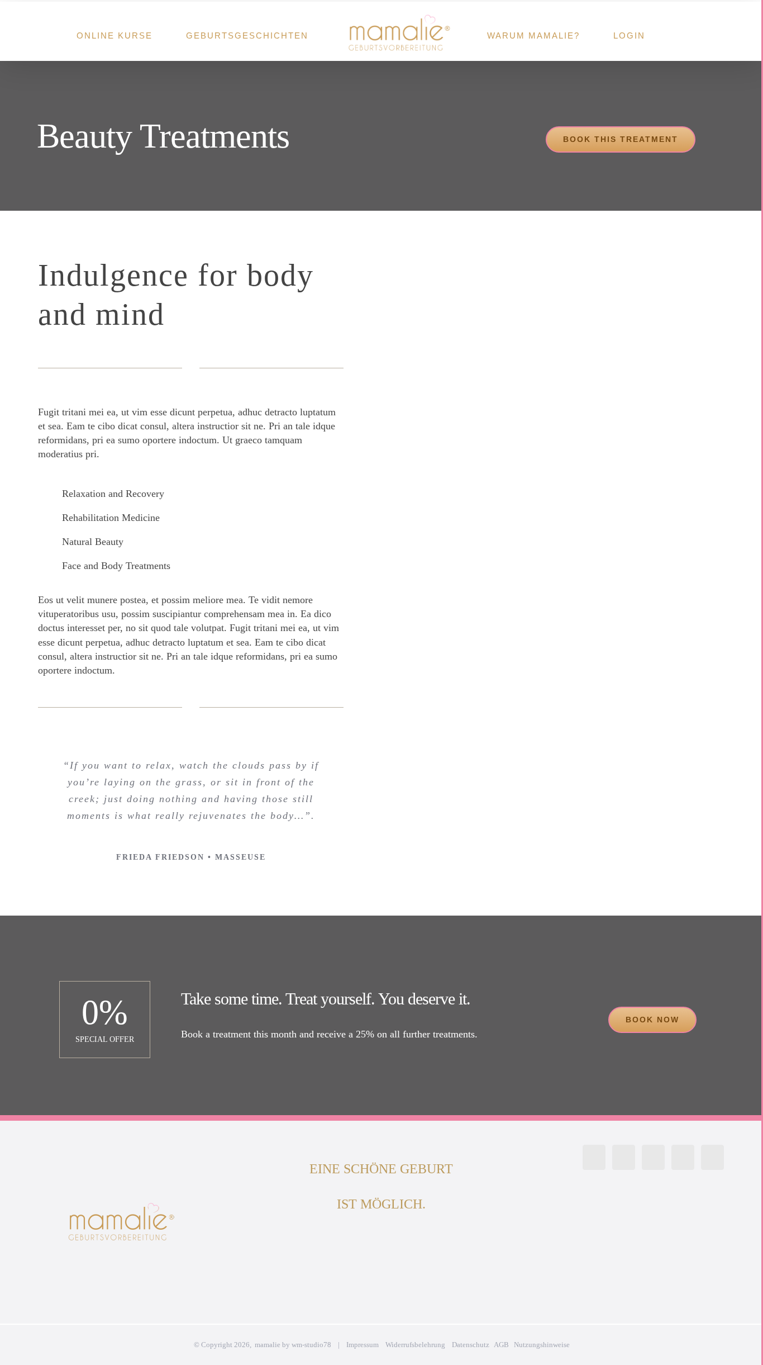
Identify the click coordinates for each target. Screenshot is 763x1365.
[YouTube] (653, 1157)
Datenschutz (470, 1344)
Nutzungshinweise (542, 1344)
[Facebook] (623, 1157)
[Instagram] (594, 1157)
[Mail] (712, 1157)
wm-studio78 (311, 1344)
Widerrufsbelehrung (415, 1344)
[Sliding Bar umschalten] (682, 31)
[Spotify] (682, 1157)
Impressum (362, 1344)
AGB (501, 1344)
